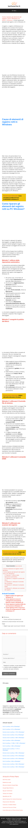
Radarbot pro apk (7, 782)
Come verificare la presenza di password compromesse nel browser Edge (12, 621)
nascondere (18, 566)
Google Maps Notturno (8, 788)
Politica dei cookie (16, 819)
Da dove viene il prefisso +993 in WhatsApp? (13, 753)
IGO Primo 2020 (6, 779)
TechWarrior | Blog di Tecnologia (13, 818)
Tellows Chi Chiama (7, 793)
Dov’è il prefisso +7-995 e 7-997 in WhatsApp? (14, 743)
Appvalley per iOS (7, 796)
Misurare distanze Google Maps (10, 785)
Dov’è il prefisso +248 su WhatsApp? (11, 761)
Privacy (9, 819)
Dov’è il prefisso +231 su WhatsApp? (11, 729)
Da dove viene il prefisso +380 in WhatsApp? (13, 766)
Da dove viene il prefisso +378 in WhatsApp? (13, 732)
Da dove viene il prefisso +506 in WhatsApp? (13, 764)
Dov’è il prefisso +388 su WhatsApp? (11, 746)
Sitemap (24, 818)
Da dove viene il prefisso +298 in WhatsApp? (13, 737)
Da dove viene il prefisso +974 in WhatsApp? (13, 755)
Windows (9, 20)
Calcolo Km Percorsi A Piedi (9, 807)
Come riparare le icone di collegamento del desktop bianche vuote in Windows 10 (14, 600)
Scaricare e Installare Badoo (9, 804)
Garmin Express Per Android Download (12, 799)
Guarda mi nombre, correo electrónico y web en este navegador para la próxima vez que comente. (14, 667)
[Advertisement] (14, 60)
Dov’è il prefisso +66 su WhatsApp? (11, 726)
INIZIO (4, 20)
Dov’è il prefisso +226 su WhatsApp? (11, 740)
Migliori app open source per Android (14, 626)
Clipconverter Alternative (9, 801)
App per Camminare (7, 790)
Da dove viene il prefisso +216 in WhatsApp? (13, 758)
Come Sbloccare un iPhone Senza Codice (13, 810)
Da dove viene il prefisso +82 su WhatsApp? (13, 734)
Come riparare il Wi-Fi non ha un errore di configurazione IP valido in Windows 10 (15, 609)
